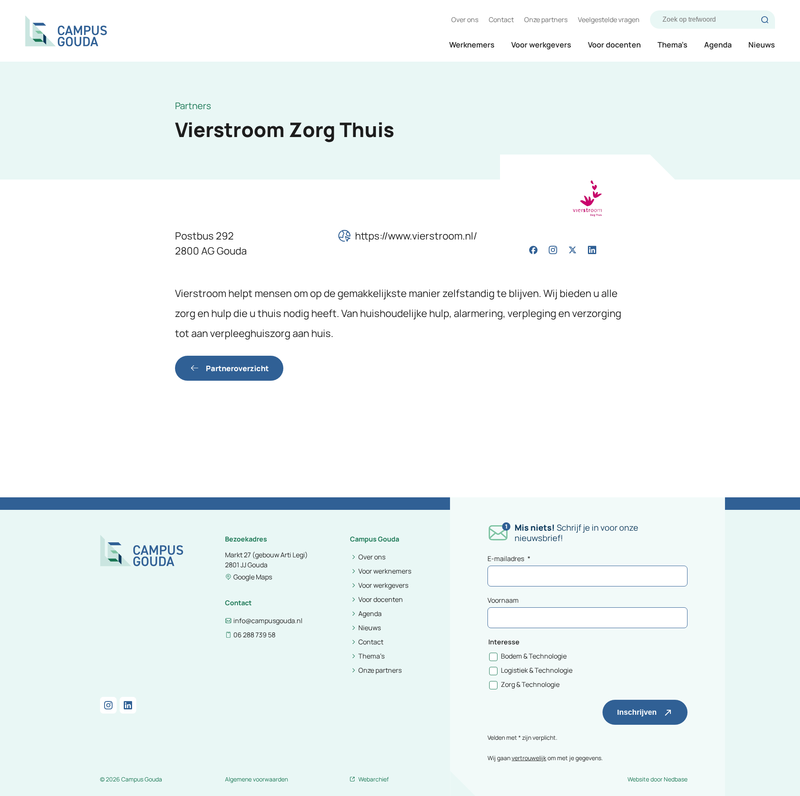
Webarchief (373, 779)
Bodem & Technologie (534, 656)
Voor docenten (614, 45)
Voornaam (503, 600)
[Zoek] (764, 19)
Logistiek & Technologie (536, 670)
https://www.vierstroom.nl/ (416, 235)
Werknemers (472, 45)
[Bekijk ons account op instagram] (553, 250)
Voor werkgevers (541, 45)
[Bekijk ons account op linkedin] (592, 250)
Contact (501, 19)
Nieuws (761, 45)
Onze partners (546, 19)
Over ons (464, 19)
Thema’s (673, 45)
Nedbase (676, 779)
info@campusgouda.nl (267, 620)
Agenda (718, 45)
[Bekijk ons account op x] (572, 250)
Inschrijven (637, 712)
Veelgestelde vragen (609, 19)
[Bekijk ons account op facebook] (533, 250)
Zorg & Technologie (530, 684)
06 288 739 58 (254, 634)
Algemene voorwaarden (256, 779)
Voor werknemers (384, 571)
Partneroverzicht (237, 368)
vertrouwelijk (529, 758)
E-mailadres (509, 558)
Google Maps (252, 576)
